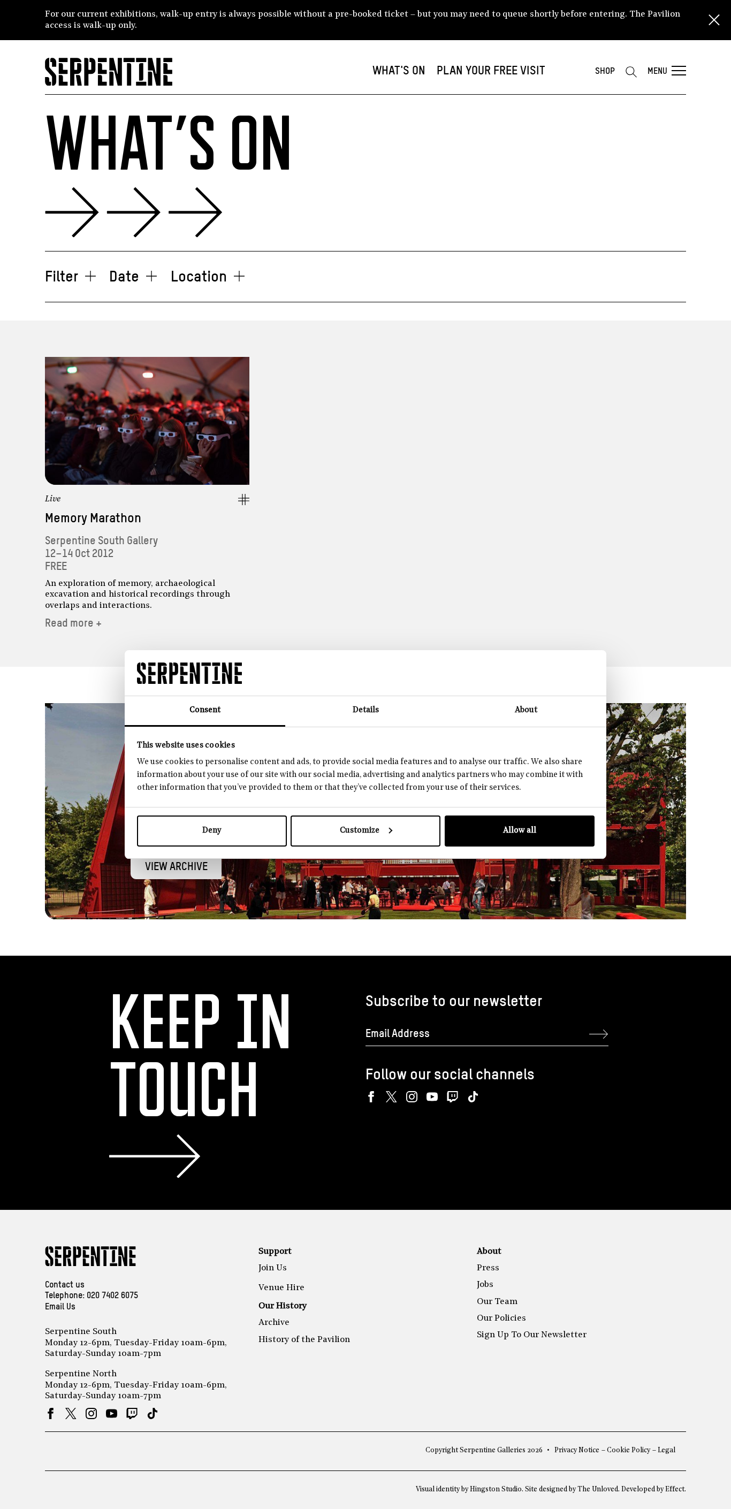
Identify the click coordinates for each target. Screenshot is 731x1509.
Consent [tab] (204, 710)
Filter (61, 277)
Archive (274, 1323)
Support (275, 1251)
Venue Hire (281, 1288)
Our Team (497, 1302)
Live (53, 499)
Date (124, 277)
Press (488, 1268)
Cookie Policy (628, 1450)
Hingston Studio (496, 1489)
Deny (211, 831)
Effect (674, 1489)
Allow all (519, 831)
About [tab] (526, 710)
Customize (359, 831)
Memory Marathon (93, 519)
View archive (176, 867)
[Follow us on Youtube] (432, 1097)
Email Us (60, 1307)
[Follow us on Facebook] (371, 1097)
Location (199, 277)
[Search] (631, 71)
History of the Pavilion (304, 1340)
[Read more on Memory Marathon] (147, 421)
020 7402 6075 (112, 1296)
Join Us (272, 1268)
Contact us (65, 1285)
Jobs (485, 1285)
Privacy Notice (576, 1450)
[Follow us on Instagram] (411, 1097)
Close (714, 20)
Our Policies (501, 1318)
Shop (605, 71)
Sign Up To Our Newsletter (532, 1335)
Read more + (73, 624)
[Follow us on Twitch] (452, 1097)
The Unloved (597, 1489)
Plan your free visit (491, 71)
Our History (282, 1306)
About (489, 1251)
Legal (666, 1450)
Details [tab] (366, 710)
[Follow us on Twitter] (391, 1097)
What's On (398, 71)
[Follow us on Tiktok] (472, 1097)
